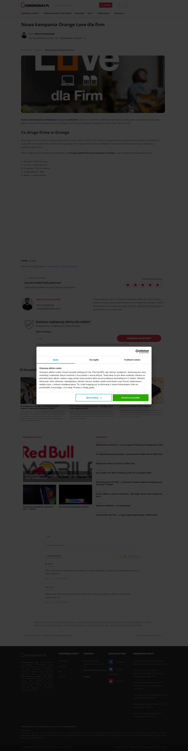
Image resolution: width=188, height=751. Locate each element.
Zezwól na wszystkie (130, 398)
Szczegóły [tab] (94, 360)
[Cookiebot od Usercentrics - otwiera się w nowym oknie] (137, 351)
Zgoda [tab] (56, 360)
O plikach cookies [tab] (132, 360)
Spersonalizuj (92, 398)
